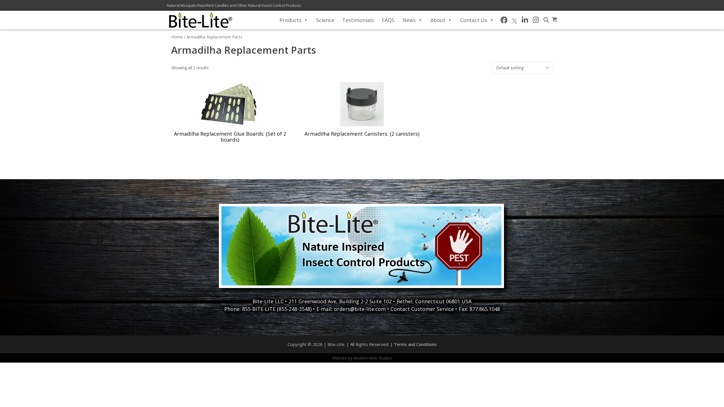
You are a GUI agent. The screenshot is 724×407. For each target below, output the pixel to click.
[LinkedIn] (525, 20)
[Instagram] (535, 20)
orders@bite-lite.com (360, 309)
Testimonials (358, 20)
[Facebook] (504, 20)
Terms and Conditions (415, 344)
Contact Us (473, 20)
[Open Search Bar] (546, 20)
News (409, 20)
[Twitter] (514, 20)
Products (290, 20)
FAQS (388, 20)
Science (325, 20)
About (437, 20)
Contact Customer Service (422, 309)
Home (177, 37)
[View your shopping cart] (554, 20)
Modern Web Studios (373, 358)
